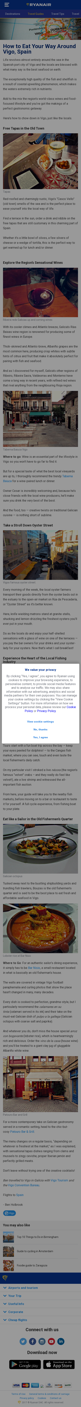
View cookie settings (40, 721)
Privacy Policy (46, 711)
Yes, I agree (40, 737)
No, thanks (40, 729)
